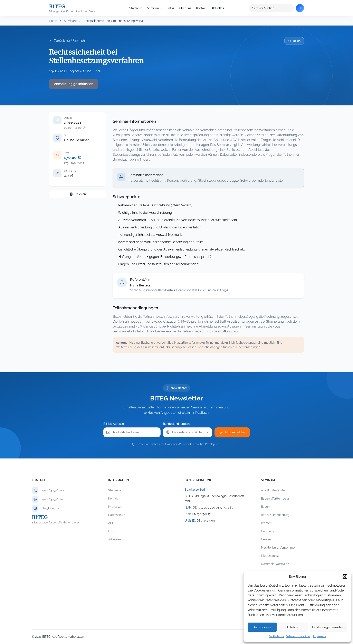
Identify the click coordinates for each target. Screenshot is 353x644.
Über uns (185, 8)
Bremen (266, 523)
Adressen (114, 539)
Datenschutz (116, 515)
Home (53, 20)
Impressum (319, 636)
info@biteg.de (50, 508)
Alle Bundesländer (273, 490)
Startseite (135, 8)
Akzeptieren (262, 627)
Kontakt (201, 8)
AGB (111, 523)
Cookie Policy (276, 636)
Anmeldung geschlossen (73, 84)
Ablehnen (293, 627)
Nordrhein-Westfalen (275, 564)
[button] (345, 577)
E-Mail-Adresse (113, 423)
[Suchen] (300, 8)
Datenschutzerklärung (298, 636)
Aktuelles (217, 8)
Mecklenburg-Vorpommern (279, 547)
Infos (171, 8)
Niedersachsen (271, 555)
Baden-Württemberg (275, 498)
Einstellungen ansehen (328, 627)
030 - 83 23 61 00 (52, 490)
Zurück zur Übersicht (70, 41)
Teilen (296, 40)
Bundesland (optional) (177, 423)
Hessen (266, 539)
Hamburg (267, 531)
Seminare (153, 8)
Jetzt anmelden (234, 432)
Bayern (265, 506)
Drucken (80, 194)
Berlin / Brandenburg (275, 515)
